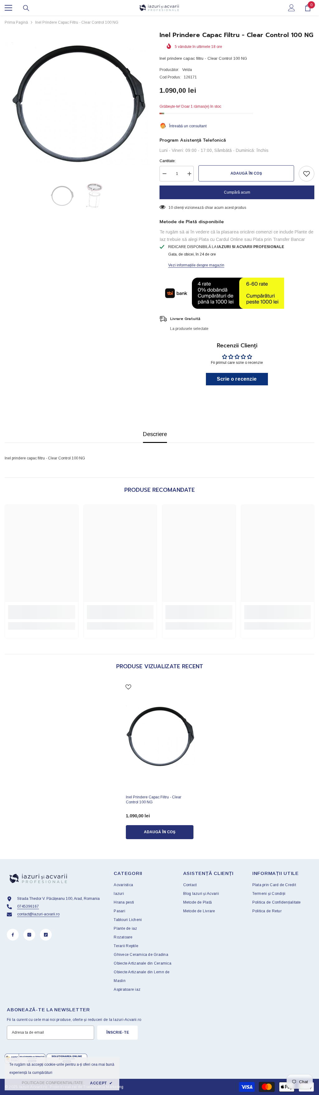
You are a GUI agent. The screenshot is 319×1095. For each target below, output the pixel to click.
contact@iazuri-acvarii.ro (38, 914)
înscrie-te (117, 1032)
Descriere (155, 434)
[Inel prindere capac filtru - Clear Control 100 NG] (160, 736)
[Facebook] (13, 935)
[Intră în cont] (291, 7)
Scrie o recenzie (237, 379)
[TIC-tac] (46, 935)
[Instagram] (29, 935)
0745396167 (28, 906)
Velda (187, 70)
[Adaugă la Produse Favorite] (306, 173)
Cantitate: (168, 161)
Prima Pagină (16, 22)
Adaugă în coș (246, 173)
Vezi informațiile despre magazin (196, 265)
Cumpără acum (237, 192)
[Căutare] (26, 8)
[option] (77, 103)
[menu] (8, 8)
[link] (41, 612)
